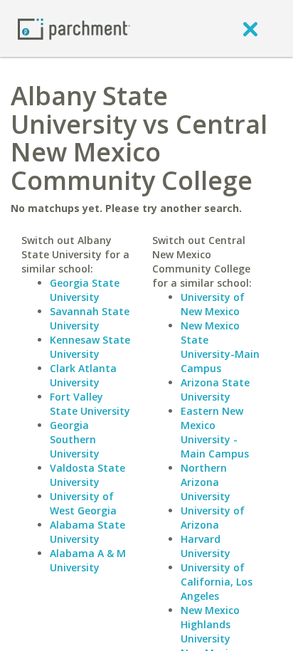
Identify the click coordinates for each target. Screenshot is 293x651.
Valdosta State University (87, 475)
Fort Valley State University (90, 404)
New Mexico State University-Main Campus (220, 347)
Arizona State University (215, 389)
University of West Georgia (83, 503)
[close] (250, 28)
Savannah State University (89, 318)
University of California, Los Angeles (216, 582)
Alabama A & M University (88, 560)
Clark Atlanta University (83, 375)
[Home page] (74, 28)
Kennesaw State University (90, 347)
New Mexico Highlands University (210, 624)
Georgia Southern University (75, 439)
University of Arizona (213, 517)
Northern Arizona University (205, 482)
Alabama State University (87, 532)
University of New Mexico (213, 304)
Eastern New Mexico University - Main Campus (215, 432)
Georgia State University (84, 290)
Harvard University (205, 546)
